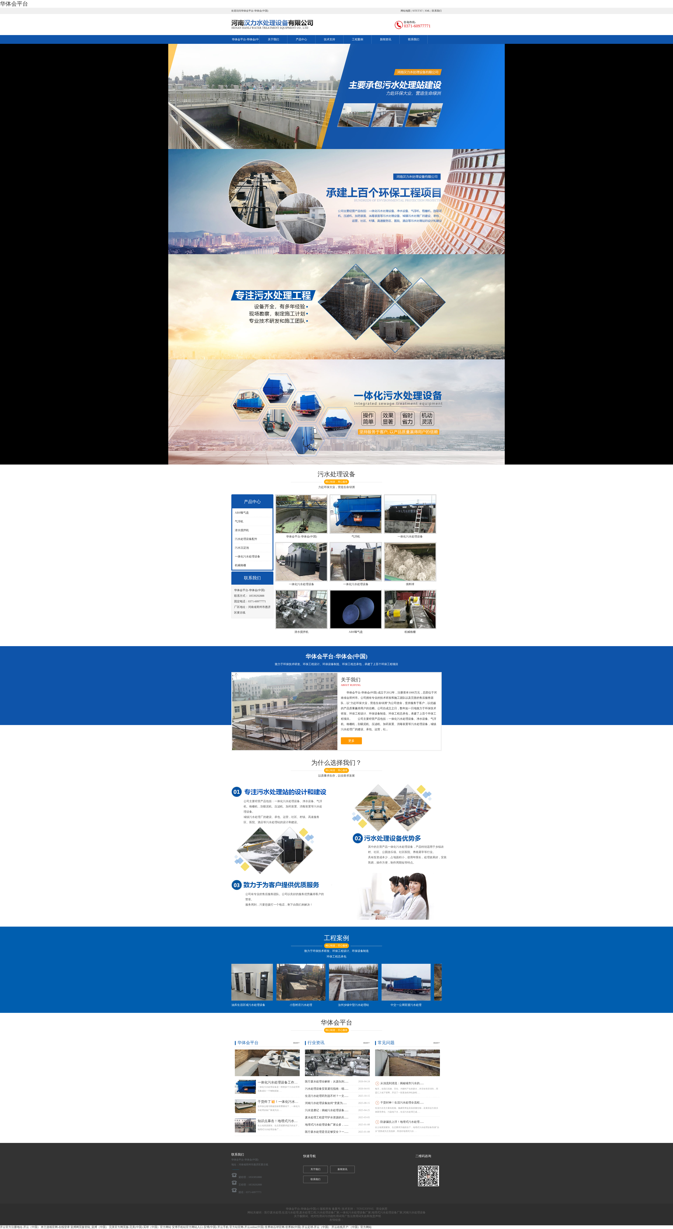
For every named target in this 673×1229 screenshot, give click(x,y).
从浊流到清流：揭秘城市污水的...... (402, 1083)
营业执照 (381, 1208)
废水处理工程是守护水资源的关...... (326, 1117)
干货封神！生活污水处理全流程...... (402, 1102)
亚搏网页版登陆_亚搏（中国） (89, 1226)
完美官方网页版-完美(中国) (125, 1226)
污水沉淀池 (242, 547)
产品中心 (301, 39)
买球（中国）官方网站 (157, 1226)
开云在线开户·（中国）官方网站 (351, 1226)
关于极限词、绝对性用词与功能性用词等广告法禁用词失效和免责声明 (337, 1216)
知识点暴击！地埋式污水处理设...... (284, 1121)
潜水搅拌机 (242, 530)
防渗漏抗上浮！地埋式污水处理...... (402, 1121)
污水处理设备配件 (246, 538)
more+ (296, 1042)
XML (427, 10)
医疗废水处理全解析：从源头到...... (326, 1081)
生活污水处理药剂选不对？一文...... (326, 1095)
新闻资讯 (385, 39)
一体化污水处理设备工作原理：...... (284, 1082)
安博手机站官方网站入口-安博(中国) (194, 1226)
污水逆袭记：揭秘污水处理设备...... (326, 1110)
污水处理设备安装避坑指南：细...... (326, 1088)
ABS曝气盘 (242, 512)
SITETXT (417, 10)
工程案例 (357, 39)
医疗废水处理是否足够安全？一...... (326, 1131)
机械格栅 (240, 565)
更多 (351, 741)
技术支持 (329, 39)
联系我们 (437, 10)
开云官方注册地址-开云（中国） (20, 1226)
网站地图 (405, 10)
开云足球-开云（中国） (316, 1226)
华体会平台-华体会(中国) (301, 536)
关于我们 (273, 39)
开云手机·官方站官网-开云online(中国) (240, 1226)
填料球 (410, 584)
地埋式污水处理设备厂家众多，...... (326, 1124)
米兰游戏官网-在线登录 (55, 1226)
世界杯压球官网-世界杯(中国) (283, 1226)
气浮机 (239, 521)
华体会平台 (14, 4)
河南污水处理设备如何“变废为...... (326, 1103)
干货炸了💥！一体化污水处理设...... (284, 1101)
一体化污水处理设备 (247, 556)
